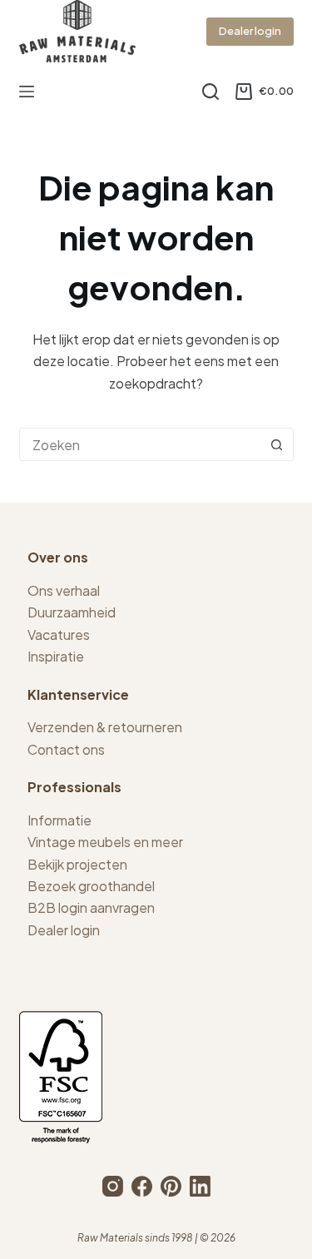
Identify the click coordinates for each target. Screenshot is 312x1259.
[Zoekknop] (277, 444)
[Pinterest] (171, 1186)
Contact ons (66, 749)
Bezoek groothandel (91, 886)
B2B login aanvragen (91, 907)
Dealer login (250, 30)
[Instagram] (112, 1186)
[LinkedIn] (200, 1186)
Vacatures (58, 634)
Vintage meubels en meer (105, 841)
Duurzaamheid (71, 612)
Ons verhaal (63, 590)
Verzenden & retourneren (104, 727)
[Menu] (26, 91)
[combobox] (140, 444)
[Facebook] (141, 1186)
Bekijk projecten (77, 864)
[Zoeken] (210, 91)
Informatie (59, 820)
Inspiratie (55, 656)
